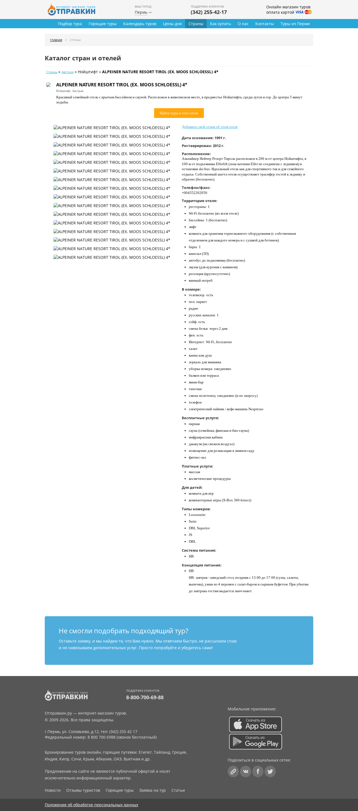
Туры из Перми (295, 23)
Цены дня (172, 23)
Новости (53, 790)
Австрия (68, 72)
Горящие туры (103, 23)
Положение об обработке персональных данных (91, 804)
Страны (196, 23)
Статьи (178, 790)
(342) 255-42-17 (209, 12)
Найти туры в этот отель (179, 113)
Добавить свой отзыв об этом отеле (210, 127)
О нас (243, 23)
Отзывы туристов (83, 790)
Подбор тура (70, 23)
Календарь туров (139, 23)
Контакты (264, 23)
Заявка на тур (152, 790)
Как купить (220, 23)
